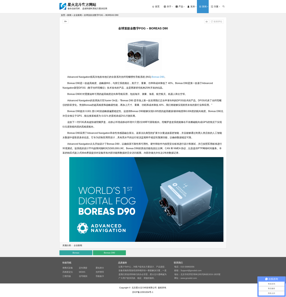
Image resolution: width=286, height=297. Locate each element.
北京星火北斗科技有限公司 (144, 287)
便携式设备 (67, 268)
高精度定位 (67, 272)
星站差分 (100, 268)
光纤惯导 (100, 272)
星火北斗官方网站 (82, 5)
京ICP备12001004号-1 (143, 292)
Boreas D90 (158, 77)
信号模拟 (83, 276)
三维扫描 (66, 276)
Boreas (76, 253)
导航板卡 (100, 276)
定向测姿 (83, 268)
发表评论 (217, 21)
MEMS (82, 272)
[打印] (206, 21)
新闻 (69, 15)
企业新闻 (77, 15)
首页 (63, 15)
